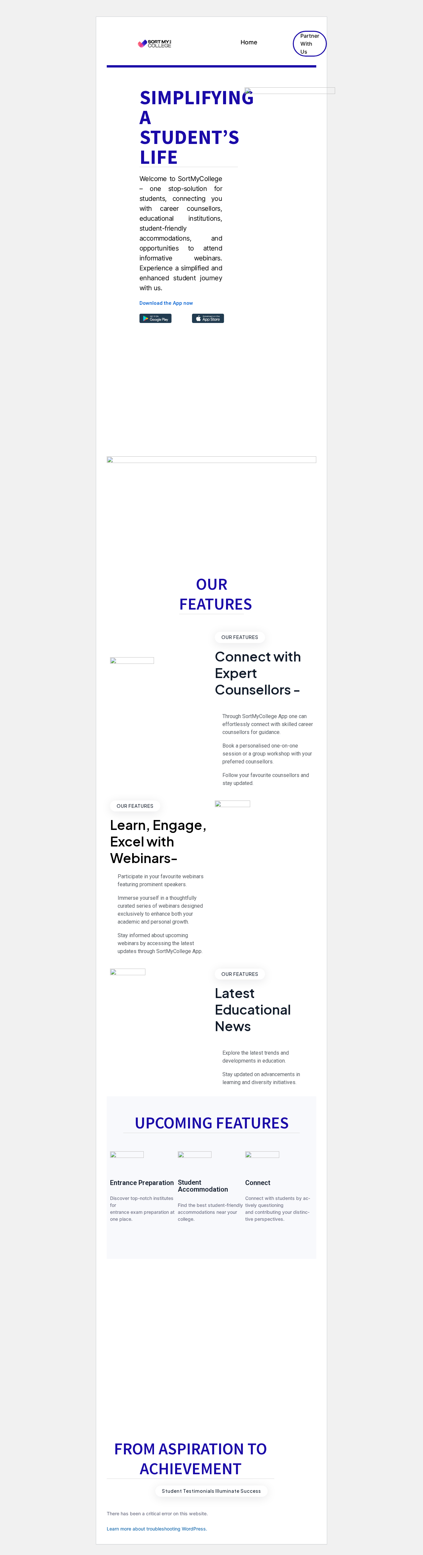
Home (249, 42)
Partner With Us (309, 43)
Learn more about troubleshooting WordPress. (157, 1529)
